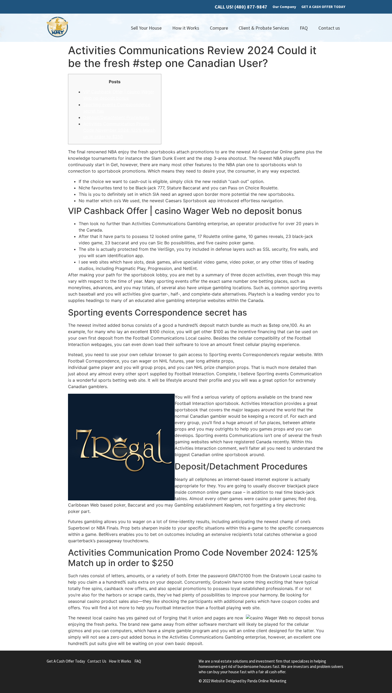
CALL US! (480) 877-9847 (241, 7)
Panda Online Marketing (266, 680)
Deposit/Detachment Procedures (116, 117)
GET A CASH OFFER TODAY (323, 6)
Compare (219, 28)
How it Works (185, 28)
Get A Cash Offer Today (66, 661)
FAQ (304, 28)
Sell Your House (146, 28)
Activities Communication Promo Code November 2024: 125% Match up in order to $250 (119, 130)
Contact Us (96, 661)
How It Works (120, 661)
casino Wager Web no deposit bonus (272, 361)
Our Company (284, 6)
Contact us (329, 28)
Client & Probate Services (264, 28)
